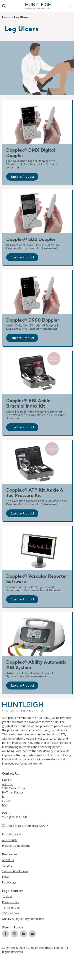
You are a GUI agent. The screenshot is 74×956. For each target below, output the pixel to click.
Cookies (7, 896)
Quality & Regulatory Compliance (23, 919)
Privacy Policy (10, 902)
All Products (9, 840)
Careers (7, 865)
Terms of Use (11, 908)
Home (6, 17)
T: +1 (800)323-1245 (14, 817)
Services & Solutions (15, 871)
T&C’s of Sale (10, 913)
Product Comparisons (16, 846)
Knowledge (9, 882)
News (5, 877)
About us (8, 860)
